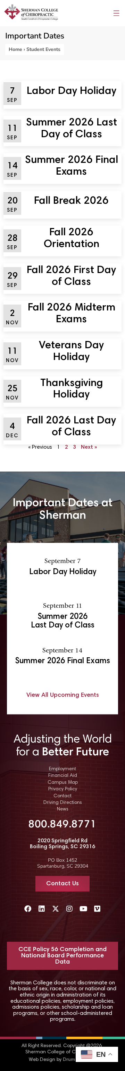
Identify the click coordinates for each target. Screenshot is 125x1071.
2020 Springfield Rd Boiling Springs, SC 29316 (62, 844)
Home (15, 49)
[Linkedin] (42, 909)
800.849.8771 (62, 825)
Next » (89, 447)
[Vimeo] (97, 909)
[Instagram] (69, 909)
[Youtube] (83, 909)
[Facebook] (28, 909)
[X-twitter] (55, 909)
